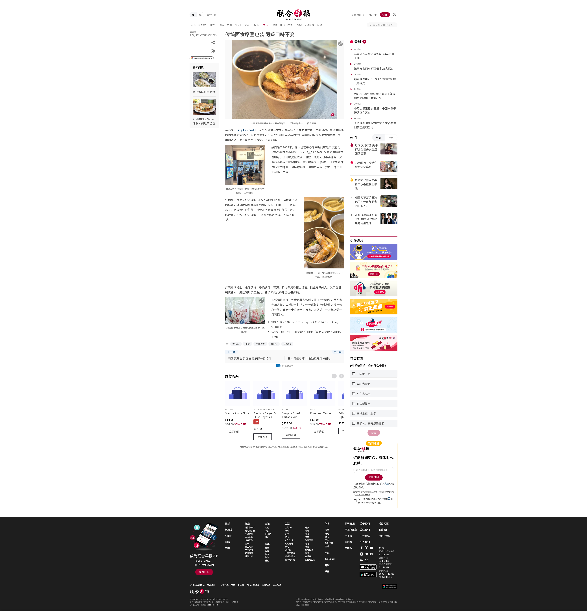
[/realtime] (364, 42)
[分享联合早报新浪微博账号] (371, 554)
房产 (247, 543)
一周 (391, 137)
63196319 (384, 554)
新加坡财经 (250, 530)
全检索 (241, 585)
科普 (307, 533)
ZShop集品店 (252, 585)
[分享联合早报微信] (361, 560)
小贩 (247, 343)
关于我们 (365, 523)
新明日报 (212, 15)
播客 (299, 25)
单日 (378, 137)
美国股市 (249, 546)
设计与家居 (290, 559)
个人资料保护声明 (226, 585)
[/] (293, 14)
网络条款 (211, 585)
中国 (229, 25)
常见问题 (384, 523)
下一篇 (338, 352)
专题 (319, 25)
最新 (193, 25)
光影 (307, 527)
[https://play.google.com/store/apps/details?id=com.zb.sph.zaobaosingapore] (368, 574)
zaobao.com (212, 604)
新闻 (327, 533)
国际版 (348, 542)
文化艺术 (289, 540)
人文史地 (289, 543)
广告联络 (365, 536)
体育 (282, 25)
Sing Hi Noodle (246, 130)
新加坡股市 (250, 527)
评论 (267, 530)
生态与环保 (290, 553)
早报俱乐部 (357, 15)
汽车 (307, 537)
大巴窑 (274, 343)
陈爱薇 (193, 31)
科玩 (307, 530)
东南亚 (238, 25)
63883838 (384, 560)
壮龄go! (288, 527)
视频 (289, 25)
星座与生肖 (310, 559)
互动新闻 (309, 25)
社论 (267, 527)
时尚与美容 (290, 556)
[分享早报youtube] (371, 548)
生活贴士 (309, 556)
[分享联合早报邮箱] (366, 560)
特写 (287, 530)
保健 (274, 25)
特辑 (307, 546)
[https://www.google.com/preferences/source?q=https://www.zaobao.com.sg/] (389, 586)
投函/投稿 (384, 536)
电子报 (373, 15)
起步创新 (249, 553)
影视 (267, 550)
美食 (287, 533)
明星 (267, 547)
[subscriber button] (394, 14)
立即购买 (234, 431)
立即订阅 (204, 572)
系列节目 (329, 543)
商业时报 (277, 585)
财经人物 (249, 556)
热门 (307, 553)
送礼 (267, 560)
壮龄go (287, 343)
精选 (307, 543)
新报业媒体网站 (197, 585)
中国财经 (249, 537)
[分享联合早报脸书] (361, 548)
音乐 (267, 554)
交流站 (268, 533)
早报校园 (309, 549)
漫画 (267, 537)
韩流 (267, 557)
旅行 (287, 537)
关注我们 (365, 529)
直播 (327, 546)
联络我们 (384, 529)
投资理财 (249, 540)
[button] (394, 15)
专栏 (287, 546)
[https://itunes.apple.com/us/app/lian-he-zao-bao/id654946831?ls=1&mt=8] (368, 567)
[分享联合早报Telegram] (366, 554)
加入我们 (365, 542)
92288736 (387, 576)
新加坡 (202, 25)
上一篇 (231, 352)
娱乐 (256, 25)
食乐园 (236, 343)
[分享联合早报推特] (366, 548)
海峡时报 (266, 585)
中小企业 (249, 549)
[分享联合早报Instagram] (361, 554)
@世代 (288, 549)
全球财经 (249, 533)
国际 (222, 25)
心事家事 (309, 540)
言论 (246, 25)
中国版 (348, 548)
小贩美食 (260, 343)
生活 (265, 25)
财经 (212, 25)
